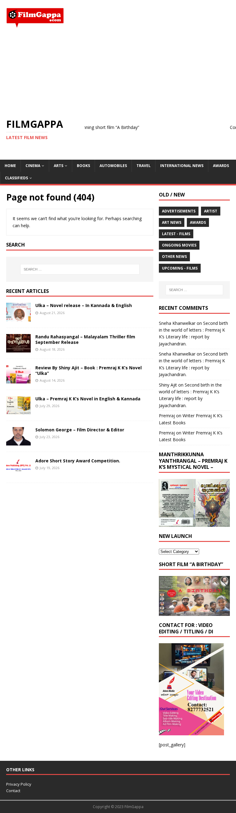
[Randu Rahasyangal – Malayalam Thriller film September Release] (18, 349)
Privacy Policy (18, 784)
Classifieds (16, 178)
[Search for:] (80, 269)
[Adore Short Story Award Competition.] (18, 473)
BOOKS (83, 165)
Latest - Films (176, 233)
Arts (58, 165)
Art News (171, 222)
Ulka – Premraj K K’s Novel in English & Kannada (87, 399)
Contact (13, 790)
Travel (143, 165)
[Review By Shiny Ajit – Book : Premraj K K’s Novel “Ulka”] (18, 380)
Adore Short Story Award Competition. (77, 461)
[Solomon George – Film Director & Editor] (18, 442)
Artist (210, 211)
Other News (174, 256)
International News (181, 165)
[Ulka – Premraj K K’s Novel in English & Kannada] (18, 411)
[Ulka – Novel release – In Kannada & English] (18, 318)
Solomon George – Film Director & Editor (79, 430)
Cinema (33, 165)
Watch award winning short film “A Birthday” (85, 127)
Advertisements (178, 211)
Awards (221, 165)
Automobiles (113, 165)
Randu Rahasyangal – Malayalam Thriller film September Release (85, 339)
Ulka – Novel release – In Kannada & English (83, 305)
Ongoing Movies (179, 245)
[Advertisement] (118, 73)
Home (10, 165)
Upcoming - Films (180, 268)
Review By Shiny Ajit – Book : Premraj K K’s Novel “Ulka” (88, 370)
